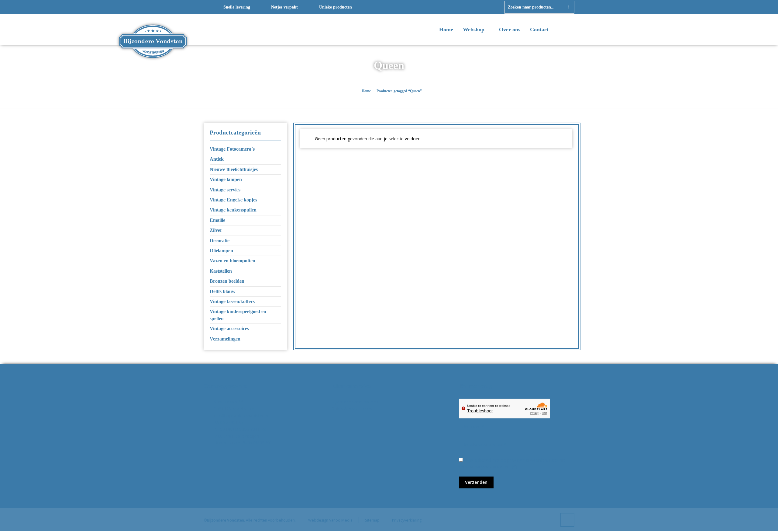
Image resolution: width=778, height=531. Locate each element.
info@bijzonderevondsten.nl (241, 415)
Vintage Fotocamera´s (232, 149)
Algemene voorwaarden (354, 402)
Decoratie (219, 240)
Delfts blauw (223, 291)
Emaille (217, 220)
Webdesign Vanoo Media (330, 520)
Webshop (474, 29)
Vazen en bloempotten (232, 260)
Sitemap (372, 520)
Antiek (217, 159)
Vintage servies (225, 189)
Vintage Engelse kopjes (233, 199)
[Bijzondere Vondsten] (153, 30)
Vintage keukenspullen (233, 209)
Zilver (216, 230)
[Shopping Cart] (570, 30)
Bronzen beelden (227, 281)
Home (446, 29)
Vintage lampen (226, 179)
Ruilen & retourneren (351, 408)
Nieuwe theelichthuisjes (234, 169)
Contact (539, 29)
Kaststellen (221, 271)
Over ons (509, 29)
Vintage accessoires (229, 328)
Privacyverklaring (407, 520)
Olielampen (221, 250)
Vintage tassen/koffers (232, 301)
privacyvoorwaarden (490, 467)
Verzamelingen (225, 338)
